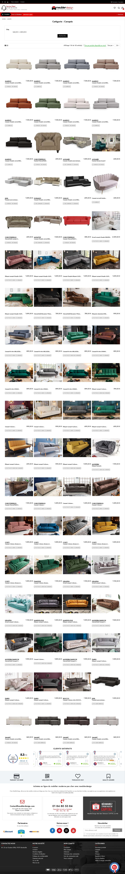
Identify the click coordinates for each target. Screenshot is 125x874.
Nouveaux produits (100, 847)
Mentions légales (37, 852)
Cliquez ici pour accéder (22, 810)
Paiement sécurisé (38, 858)
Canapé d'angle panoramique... (72, 161)
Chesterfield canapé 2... (12, 239)
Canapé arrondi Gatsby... (99, 198)
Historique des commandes (71, 854)
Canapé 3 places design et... (13, 544)
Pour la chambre (100, 858)
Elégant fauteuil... (97, 466)
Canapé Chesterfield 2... (12, 505)
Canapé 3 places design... (41, 583)
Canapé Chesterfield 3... (70, 239)
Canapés (97, 849)
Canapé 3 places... (10, 427)
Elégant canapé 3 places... (99, 389)
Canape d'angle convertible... (13, 739)
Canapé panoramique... (11, 200)
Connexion (67, 847)
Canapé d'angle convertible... (13, 83)
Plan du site (36, 863)
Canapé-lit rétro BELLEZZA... (13, 351)
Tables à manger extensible (103, 860)
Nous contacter (15, 2)
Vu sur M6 (36, 860)
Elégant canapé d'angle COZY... (14, 276)
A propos (35, 847)
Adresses (66, 852)
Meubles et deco (100, 856)
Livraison (22, 2)
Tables (97, 852)
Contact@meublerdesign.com (22, 806)
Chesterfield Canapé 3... (99, 622)
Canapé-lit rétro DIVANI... (99, 351)
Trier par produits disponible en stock (95, 45)
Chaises (97, 854)
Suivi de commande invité (71, 856)
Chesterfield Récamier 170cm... (43, 314)
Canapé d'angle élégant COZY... (72, 276)
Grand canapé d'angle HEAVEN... (101, 237)
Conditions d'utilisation (39, 854)
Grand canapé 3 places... (70, 583)
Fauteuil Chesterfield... (40, 161)
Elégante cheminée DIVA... (99, 314)
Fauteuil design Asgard (98, 161)
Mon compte (67, 849)
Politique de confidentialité (40, 856)
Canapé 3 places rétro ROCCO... (72, 700)
